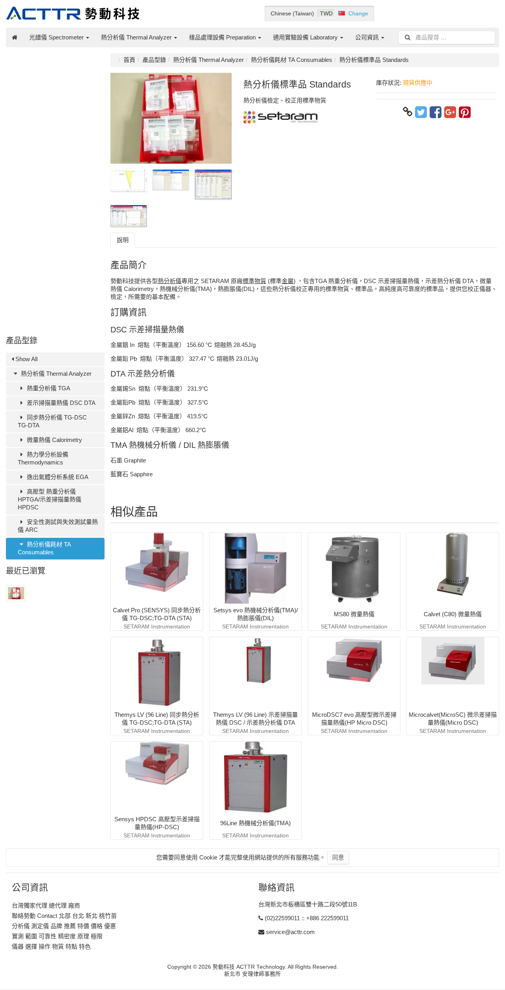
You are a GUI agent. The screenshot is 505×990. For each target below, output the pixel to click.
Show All (25, 359)
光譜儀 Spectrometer (57, 37)
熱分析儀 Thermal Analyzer (137, 37)
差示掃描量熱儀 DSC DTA (60, 402)
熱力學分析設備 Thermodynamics (43, 458)
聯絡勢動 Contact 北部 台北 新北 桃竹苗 (64, 915)
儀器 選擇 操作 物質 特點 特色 (51, 946)
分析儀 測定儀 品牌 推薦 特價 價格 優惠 (64, 926)
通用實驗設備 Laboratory (306, 37)
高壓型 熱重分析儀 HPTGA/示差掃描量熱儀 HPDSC (49, 499)
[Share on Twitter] (421, 112)
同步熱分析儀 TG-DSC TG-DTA (52, 421)
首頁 (129, 59)
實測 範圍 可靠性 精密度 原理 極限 (57, 936)
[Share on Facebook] (435, 112)
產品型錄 (154, 59)
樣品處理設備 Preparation (223, 37)
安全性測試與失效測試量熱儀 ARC (58, 525)
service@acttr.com (290, 931)
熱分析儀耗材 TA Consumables (44, 548)
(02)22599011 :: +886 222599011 (307, 918)
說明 (123, 240)
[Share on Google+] (450, 112)
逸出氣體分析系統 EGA (56, 477)
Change (358, 13)
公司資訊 (367, 37)
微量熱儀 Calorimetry (53, 439)
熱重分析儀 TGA (47, 388)
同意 (338, 857)
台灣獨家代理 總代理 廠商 (46, 905)
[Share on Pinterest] (465, 112)
